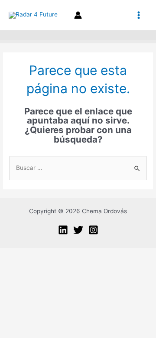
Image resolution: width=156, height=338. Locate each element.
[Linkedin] (63, 230)
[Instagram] (93, 230)
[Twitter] (78, 230)
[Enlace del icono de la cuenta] (78, 15)
